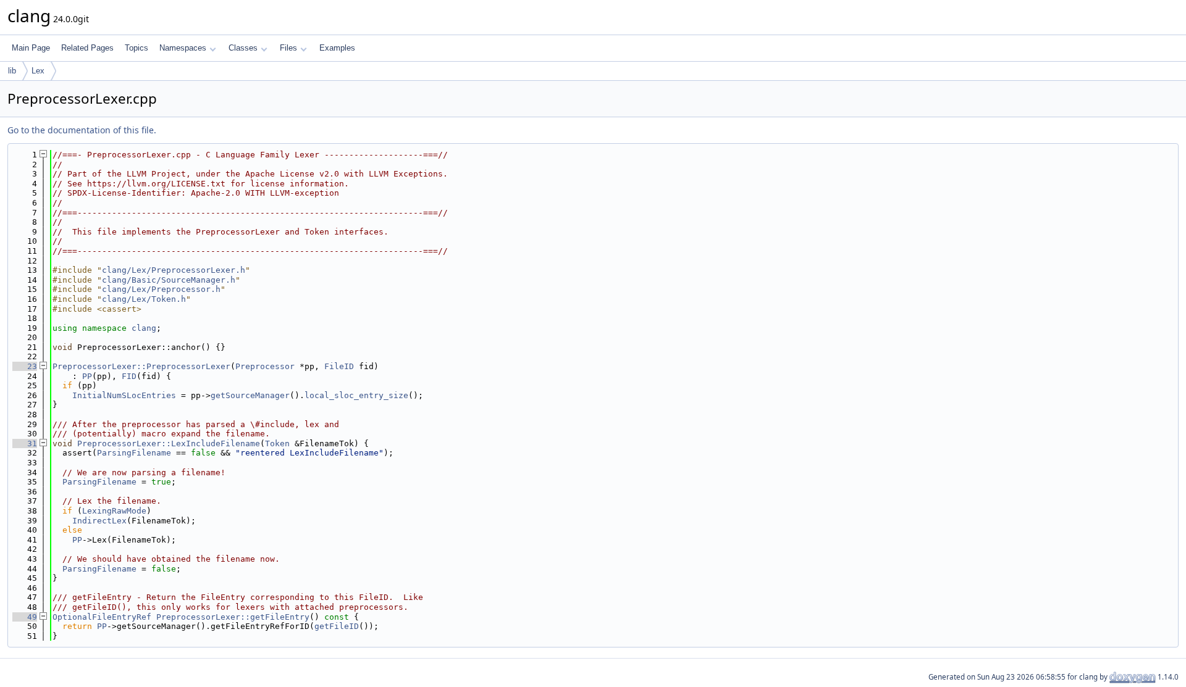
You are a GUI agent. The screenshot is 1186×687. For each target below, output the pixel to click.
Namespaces (182, 47)
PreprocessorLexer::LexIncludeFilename (168, 443)
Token (277, 443)
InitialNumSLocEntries (124, 395)
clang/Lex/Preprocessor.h (161, 289)
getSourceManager (250, 395)
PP (87, 376)
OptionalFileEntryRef (102, 617)
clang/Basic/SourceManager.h (168, 280)
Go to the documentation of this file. (81, 130)
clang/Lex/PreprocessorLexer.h (173, 270)
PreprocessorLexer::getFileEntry (232, 617)
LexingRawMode (114, 510)
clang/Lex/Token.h (144, 299)
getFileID (336, 626)
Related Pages (87, 47)
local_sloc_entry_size (356, 395)
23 (24, 366)
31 (24, 443)
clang (144, 328)
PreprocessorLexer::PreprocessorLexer (141, 366)
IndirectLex (99, 520)
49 (24, 617)
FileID (339, 366)
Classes (243, 47)
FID (129, 376)
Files (288, 47)
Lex (38, 70)
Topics (136, 47)
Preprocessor (265, 366)
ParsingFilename (134, 452)
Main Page (31, 47)
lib (12, 70)
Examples (337, 47)
